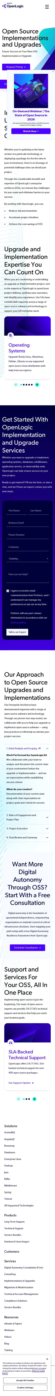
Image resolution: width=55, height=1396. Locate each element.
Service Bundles (12, 1234)
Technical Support (13, 1228)
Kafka (7, 1178)
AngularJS (9, 1139)
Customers (11, 1251)
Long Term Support (14, 1221)
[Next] (37, 385)
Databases (9, 1152)
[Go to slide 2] (24, 385)
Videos (7, 1336)
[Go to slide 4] (29, 385)
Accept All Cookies (25, 1380)
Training (8, 1350)
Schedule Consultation (26, 947)
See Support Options (20, 1082)
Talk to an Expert (17, 632)
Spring (7, 1192)
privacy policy (18, 622)
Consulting (10, 1274)
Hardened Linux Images (16, 1241)
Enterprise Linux (12, 1159)
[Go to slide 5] (32, 385)
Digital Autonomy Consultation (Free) (23, 1267)
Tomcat (8, 1198)
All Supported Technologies (19, 1205)
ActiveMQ (9, 1132)
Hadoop (8, 1165)
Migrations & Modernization (18, 1287)
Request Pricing (14, 66)
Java (6, 1172)
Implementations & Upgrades (19, 1280)
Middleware (10, 1185)
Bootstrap (9, 1145)
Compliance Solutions (15, 1300)
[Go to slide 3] (26, 385)
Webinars (9, 1330)
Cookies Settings (25, 1388)
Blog (6, 1343)
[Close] (47, 1359)
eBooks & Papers (13, 1323)
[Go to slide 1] (21, 385)
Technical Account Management (21, 1294)
